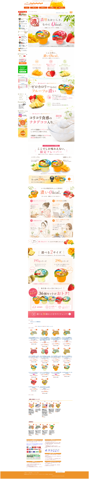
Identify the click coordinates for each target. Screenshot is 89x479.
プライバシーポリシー (35, 474)
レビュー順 (51, 326)
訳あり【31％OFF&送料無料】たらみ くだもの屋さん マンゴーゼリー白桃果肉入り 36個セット (45, 432)
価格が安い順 (40, 326)
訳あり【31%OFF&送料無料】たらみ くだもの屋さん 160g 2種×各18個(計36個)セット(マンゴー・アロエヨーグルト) (51, 411)
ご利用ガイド (26, 472)
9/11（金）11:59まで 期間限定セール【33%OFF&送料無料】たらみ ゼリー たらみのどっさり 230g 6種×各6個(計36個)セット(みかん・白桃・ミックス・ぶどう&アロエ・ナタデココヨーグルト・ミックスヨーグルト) (45, 413)
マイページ (62, 12)
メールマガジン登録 (35, 472)
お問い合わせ (51, 474)
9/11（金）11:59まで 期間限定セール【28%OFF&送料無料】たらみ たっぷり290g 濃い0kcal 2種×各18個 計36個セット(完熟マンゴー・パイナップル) (45, 339)
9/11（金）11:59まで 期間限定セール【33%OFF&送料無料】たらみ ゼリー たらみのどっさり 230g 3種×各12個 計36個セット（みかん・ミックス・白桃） (31, 411)
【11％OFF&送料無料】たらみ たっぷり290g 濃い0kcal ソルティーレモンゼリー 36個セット (34, 338)
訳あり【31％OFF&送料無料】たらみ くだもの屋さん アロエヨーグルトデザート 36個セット (38, 432)
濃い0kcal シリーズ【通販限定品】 (36, 321)
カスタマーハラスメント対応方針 (43, 474)
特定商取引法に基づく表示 (27, 474)
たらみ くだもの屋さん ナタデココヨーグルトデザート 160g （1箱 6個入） (38, 410)
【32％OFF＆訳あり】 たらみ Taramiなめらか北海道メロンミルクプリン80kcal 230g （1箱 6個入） (52, 432)
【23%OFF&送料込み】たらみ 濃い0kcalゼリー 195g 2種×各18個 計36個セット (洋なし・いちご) (45, 357)
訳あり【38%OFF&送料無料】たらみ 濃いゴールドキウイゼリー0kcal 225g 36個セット (67, 357)
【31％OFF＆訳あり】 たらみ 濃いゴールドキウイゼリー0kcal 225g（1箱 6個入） (45, 387)
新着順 (48, 326)
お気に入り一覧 (58, 12)
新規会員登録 (30, 472)
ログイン (66, 12)
